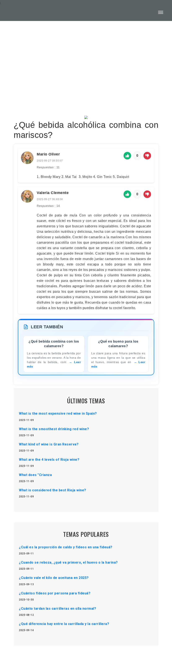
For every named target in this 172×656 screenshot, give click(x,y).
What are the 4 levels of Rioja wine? (49, 460)
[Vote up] (127, 155)
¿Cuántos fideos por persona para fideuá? (54, 593)
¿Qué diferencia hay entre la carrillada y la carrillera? (64, 624)
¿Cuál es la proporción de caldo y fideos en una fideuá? (65, 547)
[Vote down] (147, 155)
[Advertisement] (86, 57)
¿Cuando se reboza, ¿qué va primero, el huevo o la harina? (68, 562)
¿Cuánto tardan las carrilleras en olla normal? (57, 609)
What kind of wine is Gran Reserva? (48, 444)
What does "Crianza (35, 475)
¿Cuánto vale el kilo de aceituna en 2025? (54, 578)
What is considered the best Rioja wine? (52, 490)
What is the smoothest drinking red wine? (54, 429)
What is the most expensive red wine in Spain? (58, 413)
